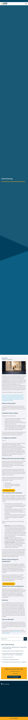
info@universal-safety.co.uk (16, 631)
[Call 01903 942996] (23, 1)
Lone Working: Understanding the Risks (10, 659)
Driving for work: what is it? (7, 657)
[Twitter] (6, 1)
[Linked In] (3, 1)
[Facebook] (1, 1)
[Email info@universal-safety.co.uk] (26, 1)
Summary (11, 400)
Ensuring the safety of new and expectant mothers (12, 651)
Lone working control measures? (13, 397)
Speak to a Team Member (13, 676)
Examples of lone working (17, 395)
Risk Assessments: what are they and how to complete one (14, 662)
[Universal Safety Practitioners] (5, 3)
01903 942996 (6, 633)
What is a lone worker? (6, 395)
